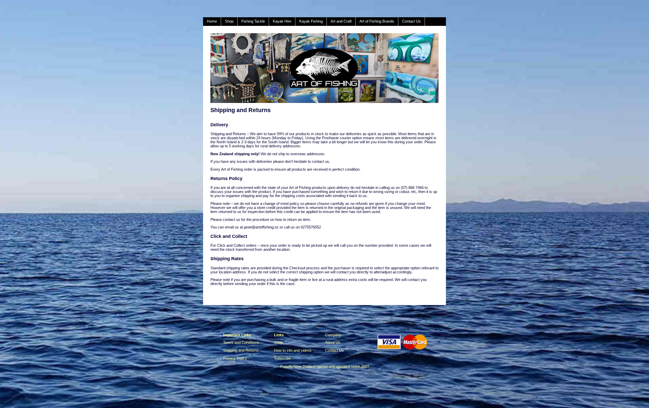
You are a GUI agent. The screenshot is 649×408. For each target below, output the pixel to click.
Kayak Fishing (311, 21)
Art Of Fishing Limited (333, 379)
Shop (229, 21)
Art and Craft (341, 21)
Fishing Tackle (253, 21)
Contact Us (411, 21)
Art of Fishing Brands (376, 21)
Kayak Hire (282, 21)
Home (212, 21)
